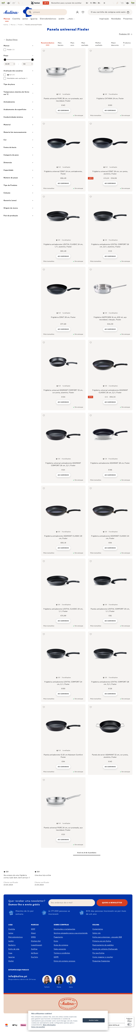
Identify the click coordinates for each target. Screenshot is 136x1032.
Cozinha (11, 929)
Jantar (10, 933)
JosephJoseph (36, 945)
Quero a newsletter (112, 903)
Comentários (97, 929)
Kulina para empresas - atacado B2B (107, 937)
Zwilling (34, 949)
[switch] (129, 1024)
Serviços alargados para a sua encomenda (71, 933)
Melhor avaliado (98, 43)
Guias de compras (61, 945)
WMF (33, 929)
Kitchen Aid (36, 941)
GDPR (56, 957)
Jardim (11, 941)
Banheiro (12, 945)
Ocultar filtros (12, 39)
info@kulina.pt (17, 976)
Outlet (11, 961)
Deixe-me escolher (38, 1027)
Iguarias (11, 957)
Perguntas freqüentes (101, 961)
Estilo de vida (13, 949)
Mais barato (60, 43)
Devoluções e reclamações (64, 929)
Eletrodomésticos (15, 937)
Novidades (116, 19)
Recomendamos (47, 43)
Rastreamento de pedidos (103, 945)
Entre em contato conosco (64, 961)
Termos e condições (62, 953)
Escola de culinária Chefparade (105, 949)
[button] (86, 44)
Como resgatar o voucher (102, 957)
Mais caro (72, 43)
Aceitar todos (93, 1020)
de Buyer (34, 953)
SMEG (33, 937)
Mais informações (49, 1025)
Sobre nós (96, 933)
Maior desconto (115, 43)
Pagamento (58, 937)
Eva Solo (34, 957)
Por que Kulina (98, 953)
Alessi (33, 933)
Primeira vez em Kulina (101, 941)
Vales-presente (60, 949)
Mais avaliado (84, 43)
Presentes (127, 19)
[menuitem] (7, 19)
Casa (10, 953)
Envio (56, 941)
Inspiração (104, 19)
